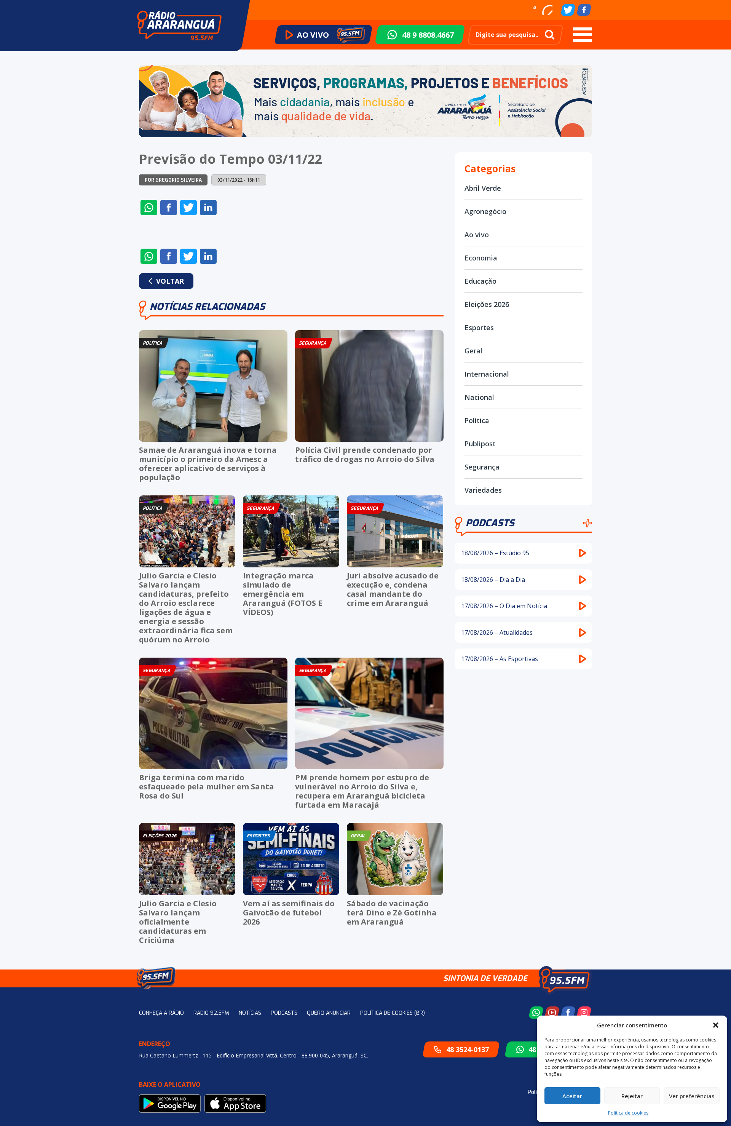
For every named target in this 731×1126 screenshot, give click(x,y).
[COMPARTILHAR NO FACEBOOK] (168, 207)
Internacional (486, 374)
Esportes (479, 327)
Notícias (250, 1013)
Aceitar (572, 1096)
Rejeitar (632, 1096)
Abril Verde (482, 188)
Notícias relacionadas (207, 306)
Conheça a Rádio (161, 1013)
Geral (473, 350)
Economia (480, 257)
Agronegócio (485, 211)
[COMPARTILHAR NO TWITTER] (188, 207)
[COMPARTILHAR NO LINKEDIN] (208, 207)
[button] (716, 1025)
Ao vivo (476, 234)
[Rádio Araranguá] (179, 25)
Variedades (483, 490)
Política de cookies (628, 1113)
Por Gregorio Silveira (173, 180)
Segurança (482, 466)
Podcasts (490, 523)
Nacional (479, 397)
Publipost (480, 443)
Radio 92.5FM (211, 1013)
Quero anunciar (329, 1013)
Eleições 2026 (486, 304)
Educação (480, 281)
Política (476, 420)
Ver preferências (692, 1096)
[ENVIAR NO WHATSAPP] (148, 207)
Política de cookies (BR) (392, 1013)
